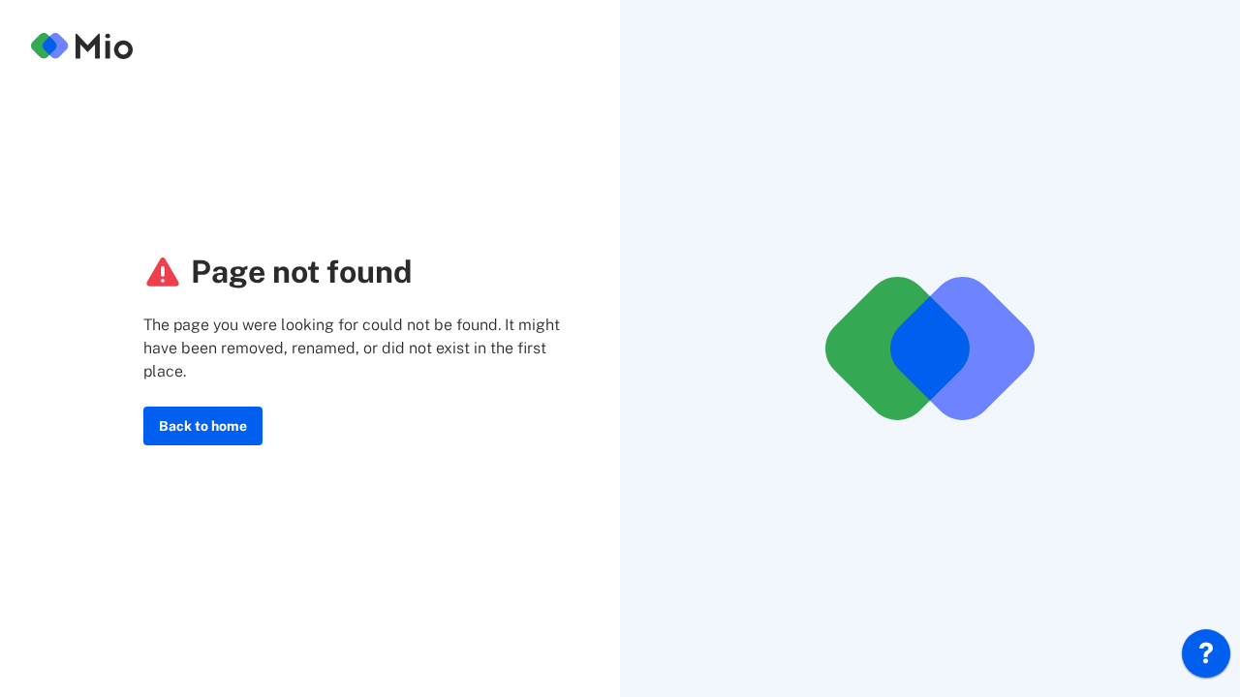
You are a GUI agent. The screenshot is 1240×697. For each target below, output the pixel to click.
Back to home (203, 426)
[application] (1206, 658)
